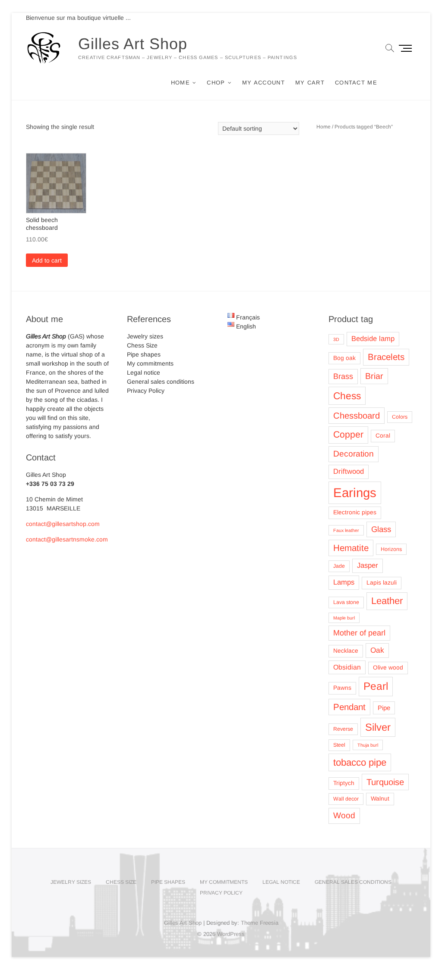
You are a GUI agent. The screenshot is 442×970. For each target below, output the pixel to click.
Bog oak (344, 358)
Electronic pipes (354, 512)
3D (336, 339)
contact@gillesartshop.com (63, 523)
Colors (399, 417)
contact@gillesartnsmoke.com (67, 539)
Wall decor (346, 799)
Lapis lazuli (381, 582)
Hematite (351, 548)
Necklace (345, 651)
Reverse (343, 729)
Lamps (343, 582)
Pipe (384, 707)
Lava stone (346, 602)
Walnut (380, 798)
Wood (344, 815)
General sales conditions (160, 381)
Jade (339, 566)
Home (180, 82)
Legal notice (143, 372)
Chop (216, 82)
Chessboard (356, 415)
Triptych (343, 783)
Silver (378, 727)
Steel (339, 745)
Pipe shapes (144, 354)
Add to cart (47, 260)
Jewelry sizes (145, 336)
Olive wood (388, 667)
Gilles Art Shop (132, 44)
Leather (387, 600)
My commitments (150, 363)
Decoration (353, 453)
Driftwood (348, 471)
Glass (381, 529)
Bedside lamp (373, 339)
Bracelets (386, 357)
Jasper (367, 565)
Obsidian (347, 667)
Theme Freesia (259, 923)
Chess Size (142, 345)
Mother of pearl (359, 633)
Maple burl (344, 617)
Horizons (391, 549)
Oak (377, 650)
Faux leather (346, 530)
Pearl (375, 686)
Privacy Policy (145, 390)
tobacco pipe (359, 762)
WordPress (231, 934)
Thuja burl (367, 745)
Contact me (356, 82)
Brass (343, 376)
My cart (310, 82)
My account (263, 82)
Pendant (349, 707)
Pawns (342, 688)
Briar (374, 376)
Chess (347, 395)
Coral (383, 435)
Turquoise (385, 782)
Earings (354, 492)
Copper (348, 434)
